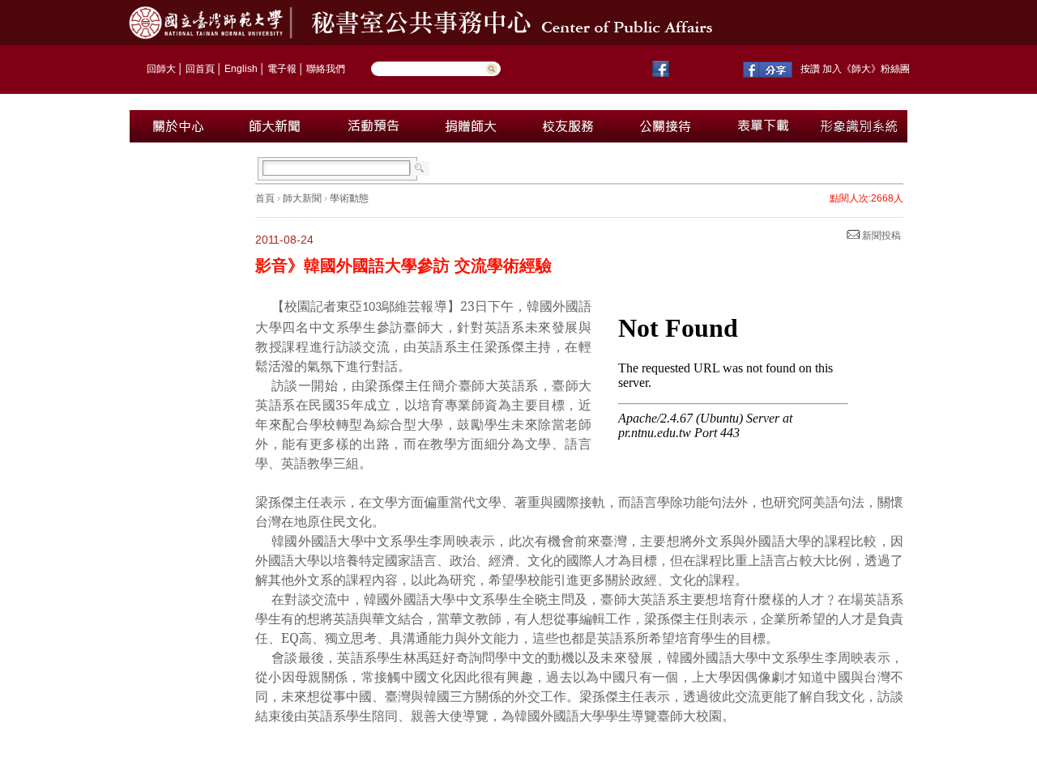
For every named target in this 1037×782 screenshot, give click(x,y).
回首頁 (200, 68)
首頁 (265, 198)
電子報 (282, 68)
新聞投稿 (880, 235)
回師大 (161, 68)
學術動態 (349, 198)
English (241, 68)
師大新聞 (302, 198)
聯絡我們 (325, 68)
